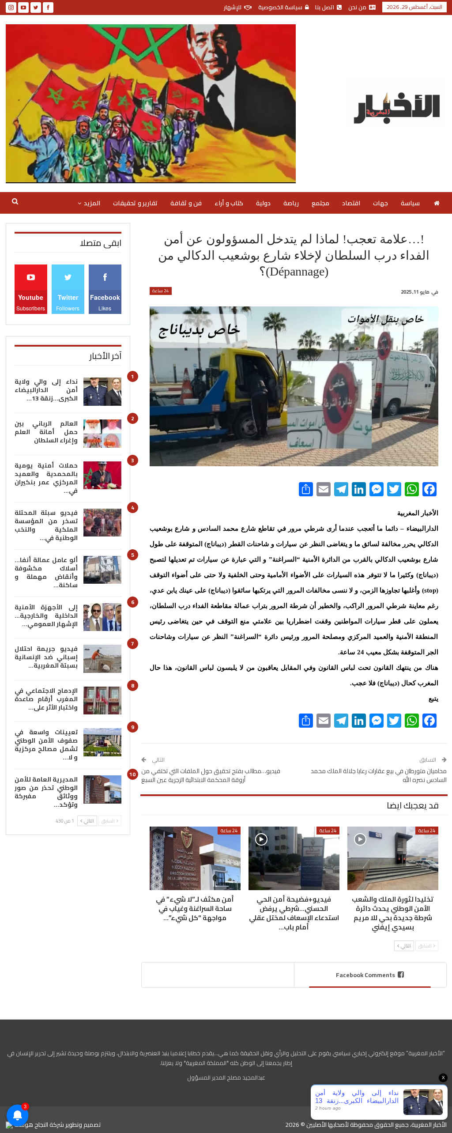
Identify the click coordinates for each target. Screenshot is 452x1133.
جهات (380, 203)
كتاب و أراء (229, 203)
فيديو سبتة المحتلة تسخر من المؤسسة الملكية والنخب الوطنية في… (46, 525)
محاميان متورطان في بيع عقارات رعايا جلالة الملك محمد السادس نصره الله (379, 775)
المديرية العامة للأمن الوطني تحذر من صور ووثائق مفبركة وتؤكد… (46, 792)
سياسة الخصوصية (280, 7)
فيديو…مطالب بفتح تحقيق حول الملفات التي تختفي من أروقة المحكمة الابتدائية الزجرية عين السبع (210, 775)
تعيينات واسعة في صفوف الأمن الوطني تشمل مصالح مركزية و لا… (46, 744)
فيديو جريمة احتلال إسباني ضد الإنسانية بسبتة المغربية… (46, 657)
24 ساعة (160, 291)
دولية (263, 203)
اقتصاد (351, 203)
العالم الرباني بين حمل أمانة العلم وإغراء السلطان (46, 432)
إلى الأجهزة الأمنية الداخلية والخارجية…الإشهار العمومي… (46, 615)
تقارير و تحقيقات (135, 203)
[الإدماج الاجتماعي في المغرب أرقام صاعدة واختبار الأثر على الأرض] (102, 701)
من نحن (357, 7)
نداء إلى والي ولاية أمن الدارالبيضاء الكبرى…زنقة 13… (46, 390)
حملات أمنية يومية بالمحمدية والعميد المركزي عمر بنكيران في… (46, 478)
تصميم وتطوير (83, 1124)
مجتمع (320, 203)
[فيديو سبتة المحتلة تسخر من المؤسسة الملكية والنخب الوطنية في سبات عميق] (102, 523)
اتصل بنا (324, 7)
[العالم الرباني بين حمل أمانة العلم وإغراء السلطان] (102, 433)
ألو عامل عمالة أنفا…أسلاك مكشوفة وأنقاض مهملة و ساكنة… (46, 572)
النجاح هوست (30, 1124)
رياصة (291, 203)
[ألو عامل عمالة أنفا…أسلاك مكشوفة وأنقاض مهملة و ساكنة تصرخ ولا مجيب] (102, 570)
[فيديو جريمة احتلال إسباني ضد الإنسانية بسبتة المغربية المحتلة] (102, 659)
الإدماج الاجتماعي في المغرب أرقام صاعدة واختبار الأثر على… (46, 699)
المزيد (92, 203)
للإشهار (232, 7)
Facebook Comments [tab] (365, 975)
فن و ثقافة (186, 203)
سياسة (410, 203)
